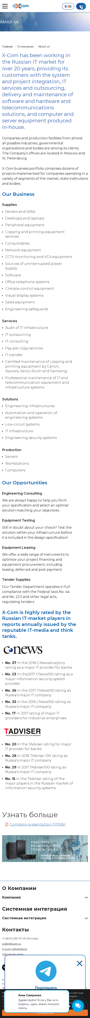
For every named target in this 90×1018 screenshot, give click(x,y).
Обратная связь (12, 954)
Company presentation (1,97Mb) (38, 824)
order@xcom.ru (11, 943)
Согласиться (45, 1012)
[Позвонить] (81, 6)
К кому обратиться (14, 948)
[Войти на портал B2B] (68, 6)
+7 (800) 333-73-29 (20, 938)
